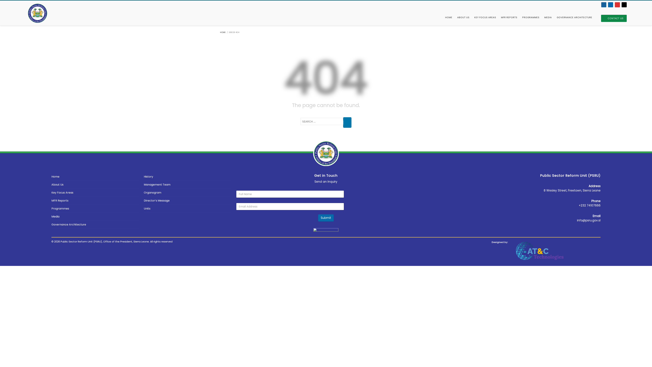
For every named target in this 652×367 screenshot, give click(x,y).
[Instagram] (624, 4)
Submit (326, 218)
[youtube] (617, 4)
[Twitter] (610, 4)
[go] (347, 122)
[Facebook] (603, 4)
